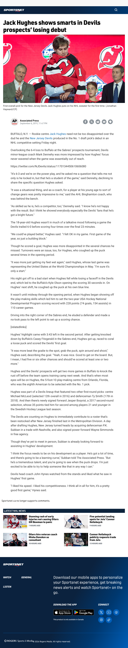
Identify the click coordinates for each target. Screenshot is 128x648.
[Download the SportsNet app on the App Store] (62, 612)
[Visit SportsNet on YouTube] (109, 612)
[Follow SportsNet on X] (101, 612)
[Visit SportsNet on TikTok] (109, 619)
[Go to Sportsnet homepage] (14, 10)
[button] (116, 10)
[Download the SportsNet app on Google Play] (83, 612)
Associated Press (29, 120)
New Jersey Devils (41, 138)
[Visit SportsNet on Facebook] (116, 612)
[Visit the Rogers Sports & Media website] (18, 641)
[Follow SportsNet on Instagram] (101, 619)
